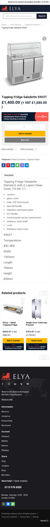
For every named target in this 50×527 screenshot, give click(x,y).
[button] (44, 39)
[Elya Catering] (11, 8)
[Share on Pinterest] (8, 165)
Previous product (42, 357)
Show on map (7, 399)
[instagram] (9, 384)
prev (41, 293)
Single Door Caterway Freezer (36, 323)
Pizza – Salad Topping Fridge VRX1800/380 (10, 325)
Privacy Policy (25, 517)
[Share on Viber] (22, 165)
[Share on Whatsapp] (17, 165)
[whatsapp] (13, 504)
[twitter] (21, 384)
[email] (4, 504)
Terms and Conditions (9, 517)
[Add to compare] (35, 149)
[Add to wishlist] (15, 149)
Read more (36, 340)
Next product (46, 357)
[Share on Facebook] (4, 165)
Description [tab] (9, 175)
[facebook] (3, 384)
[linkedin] (15, 384)
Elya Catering (15, 24)
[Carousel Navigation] (43, 293)
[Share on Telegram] (27, 165)
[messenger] (8, 504)
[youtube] (28, 384)
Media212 (44, 520)
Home (4, 24)
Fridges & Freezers (32, 24)
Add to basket (25, 133)
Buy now (25, 140)
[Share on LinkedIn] (13, 165)
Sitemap (36, 517)
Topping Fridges (33, 159)
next (46, 293)
